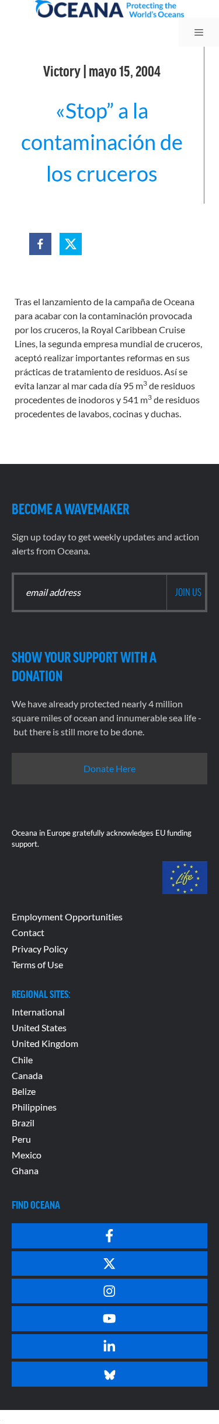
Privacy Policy (40, 948)
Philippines (34, 1106)
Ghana (25, 1170)
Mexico (26, 1154)
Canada (27, 1075)
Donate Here (109, 768)
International (38, 1011)
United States (39, 1027)
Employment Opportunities (67, 916)
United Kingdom (45, 1043)
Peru (21, 1138)
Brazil (23, 1122)
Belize (24, 1091)
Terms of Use (37, 964)
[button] (40, 244)
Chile (22, 1059)
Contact (28, 932)
